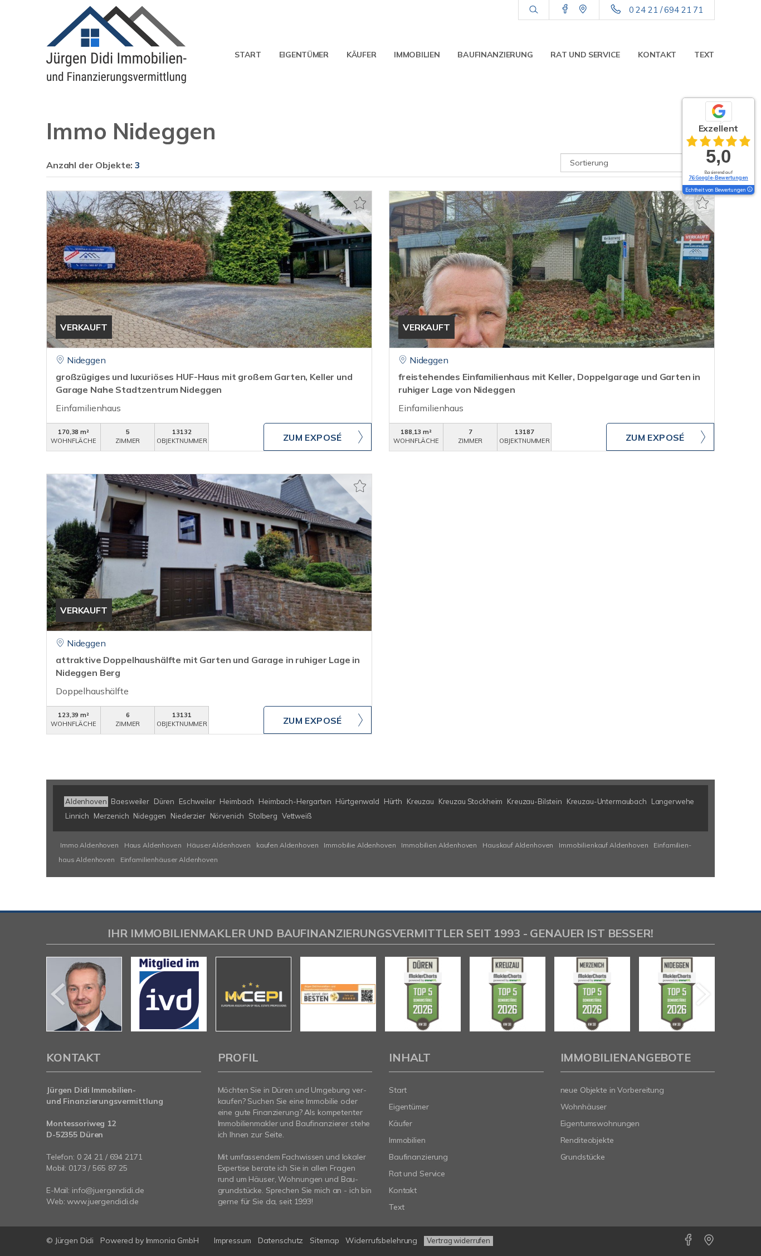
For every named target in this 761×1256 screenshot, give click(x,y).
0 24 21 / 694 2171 (110, 1157)
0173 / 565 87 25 (98, 1168)
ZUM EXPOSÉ (312, 437)
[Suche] (533, 10)
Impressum (232, 1240)
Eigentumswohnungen (600, 1123)
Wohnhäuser (583, 1107)
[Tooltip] (749, 190)
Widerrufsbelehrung (381, 1240)
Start (248, 55)
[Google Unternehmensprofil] (583, 9)
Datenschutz (281, 1240)
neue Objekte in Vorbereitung (612, 1090)
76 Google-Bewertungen (718, 177)
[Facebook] (565, 9)
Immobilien (417, 55)
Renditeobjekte (587, 1140)
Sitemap (324, 1240)
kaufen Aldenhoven (287, 845)
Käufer (361, 55)
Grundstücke (583, 1157)
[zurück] (58, 994)
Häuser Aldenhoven (219, 845)
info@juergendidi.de (108, 1190)
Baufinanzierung (495, 55)
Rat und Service (585, 55)
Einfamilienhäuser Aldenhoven (169, 859)
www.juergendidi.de (103, 1201)
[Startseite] (123, 45)
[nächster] (702, 994)
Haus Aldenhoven (153, 845)
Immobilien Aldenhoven (439, 845)
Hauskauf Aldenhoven (517, 845)
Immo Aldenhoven (89, 845)
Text (704, 55)
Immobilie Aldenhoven (360, 845)
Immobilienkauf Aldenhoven (603, 845)
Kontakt (657, 55)
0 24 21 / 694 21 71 (666, 9)
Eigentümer (304, 55)
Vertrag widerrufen (458, 1240)
